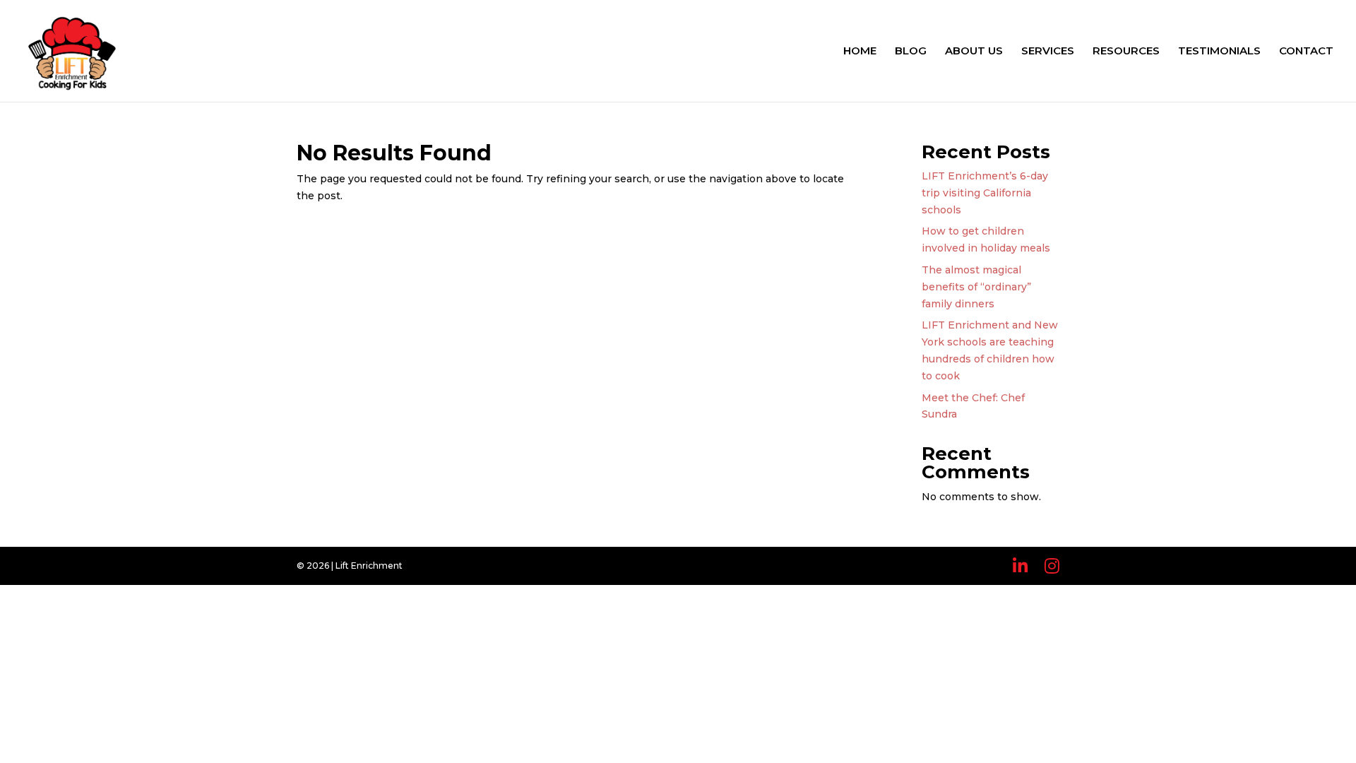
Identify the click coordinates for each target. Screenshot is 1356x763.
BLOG (911, 51)
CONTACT (1306, 51)
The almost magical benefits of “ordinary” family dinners (976, 287)
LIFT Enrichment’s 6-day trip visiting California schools (985, 193)
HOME (859, 51)
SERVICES (1047, 51)
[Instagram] (1052, 566)
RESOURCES (1126, 51)
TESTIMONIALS (1219, 51)
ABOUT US (974, 51)
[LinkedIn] (1020, 566)
